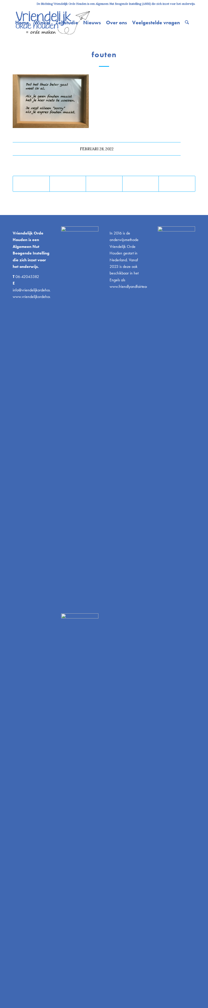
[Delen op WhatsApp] (104, 183)
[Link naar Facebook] (29, 4)
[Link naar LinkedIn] (21, 4)
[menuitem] (22, 22)
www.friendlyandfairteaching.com (136, 286)
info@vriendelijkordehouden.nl (37, 290)
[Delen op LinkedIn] (141, 183)
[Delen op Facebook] (31, 183)
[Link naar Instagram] (14, 4)
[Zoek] (187, 22)
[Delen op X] (68, 183)
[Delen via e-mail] (177, 183)
